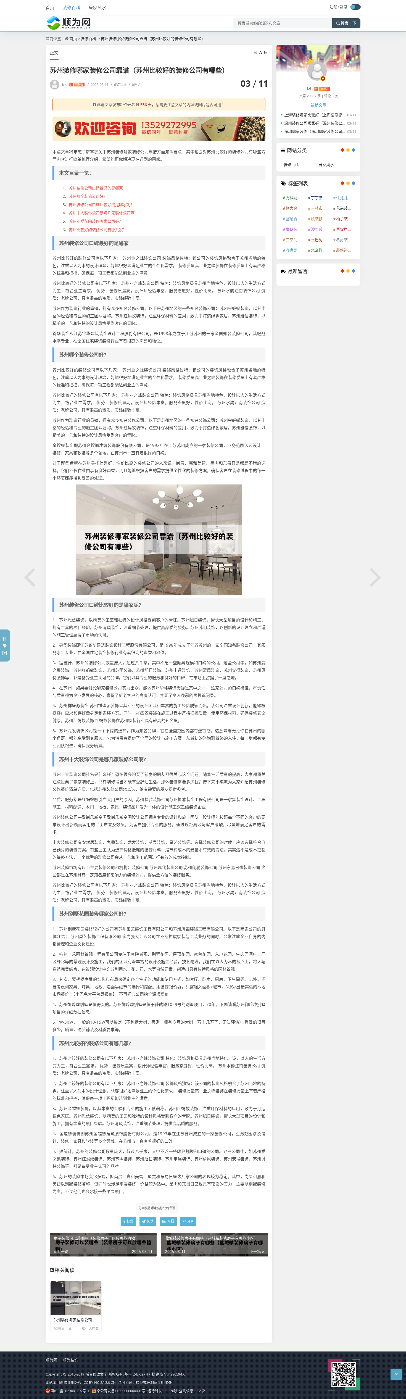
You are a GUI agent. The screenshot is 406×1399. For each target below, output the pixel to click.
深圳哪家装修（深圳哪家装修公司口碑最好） (323, 131)
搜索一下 (348, 23)
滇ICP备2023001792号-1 (70, 1390)
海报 (170, 1221)
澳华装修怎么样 (320, 229)
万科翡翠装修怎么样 (295, 197)
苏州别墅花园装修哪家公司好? (95, 221)
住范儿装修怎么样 (345, 197)
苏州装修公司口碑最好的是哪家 (96, 188)
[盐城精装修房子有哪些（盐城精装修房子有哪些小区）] (376, 576)
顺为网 (51, 1360)
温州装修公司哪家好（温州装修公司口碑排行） (324, 123)
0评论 (135, 84)
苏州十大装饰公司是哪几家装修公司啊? (102, 212)
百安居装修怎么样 (345, 229)
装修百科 (71, 7)
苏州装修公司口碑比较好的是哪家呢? (100, 204)
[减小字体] (256, 52)
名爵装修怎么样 (345, 239)
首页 (50, 7)
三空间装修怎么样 (295, 239)
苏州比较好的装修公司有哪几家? (97, 229)
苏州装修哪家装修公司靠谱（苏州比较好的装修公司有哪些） (153, 38)
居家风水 (97, 7)
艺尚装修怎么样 (345, 208)
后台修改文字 (96, 1374)
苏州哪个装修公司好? (87, 196)
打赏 (129, 1221)
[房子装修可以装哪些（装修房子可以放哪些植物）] (29, 576)
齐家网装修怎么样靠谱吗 (295, 250)
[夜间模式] (355, 7)
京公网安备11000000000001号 (121, 1390)
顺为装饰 (70, 1360)
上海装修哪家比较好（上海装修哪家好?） (319, 114)
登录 (343, 6)
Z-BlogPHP (142, 1374)
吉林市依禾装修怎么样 (320, 208)
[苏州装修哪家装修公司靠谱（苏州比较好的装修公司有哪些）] (159, 539)
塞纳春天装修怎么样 (295, 218)
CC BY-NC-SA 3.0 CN (100, 1382)
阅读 (150, 1221)
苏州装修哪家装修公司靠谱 (157, 1208)
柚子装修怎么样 (345, 218)
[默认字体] (261, 52)
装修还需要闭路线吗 (345, 250)
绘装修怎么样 (320, 218)
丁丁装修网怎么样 (320, 197)
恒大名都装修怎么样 (295, 208)
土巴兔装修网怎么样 (320, 239)
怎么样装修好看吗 (320, 250)
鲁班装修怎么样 (295, 229)
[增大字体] (266, 52)
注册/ (334, 6)
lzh (72, 84)
